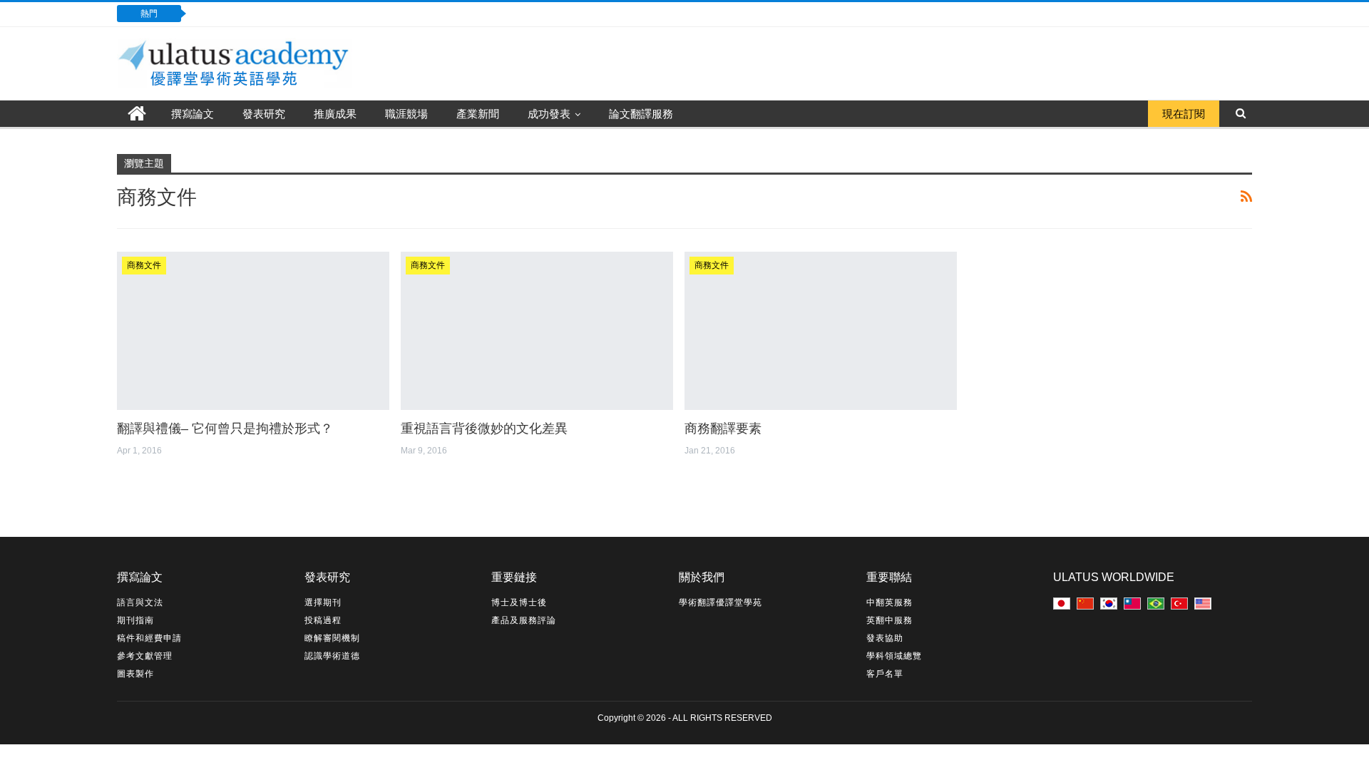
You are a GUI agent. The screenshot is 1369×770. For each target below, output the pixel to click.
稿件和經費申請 (149, 638)
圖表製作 (135, 674)
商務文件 (144, 265)
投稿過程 (323, 620)
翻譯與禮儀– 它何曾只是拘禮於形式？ (225, 428)
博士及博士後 (519, 602)
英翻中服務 (889, 620)
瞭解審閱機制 (332, 638)
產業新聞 (477, 114)
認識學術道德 (332, 656)
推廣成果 (335, 114)
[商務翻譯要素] (820, 331)
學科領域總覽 (894, 656)
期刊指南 (135, 620)
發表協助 (884, 638)
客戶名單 (884, 674)
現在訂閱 (1183, 114)
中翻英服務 (889, 602)
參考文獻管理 (145, 656)
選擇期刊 (323, 602)
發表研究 (263, 114)
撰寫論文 (192, 114)
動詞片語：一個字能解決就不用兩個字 (295, 13)
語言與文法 (140, 602)
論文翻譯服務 (641, 114)
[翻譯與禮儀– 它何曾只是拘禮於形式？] (253, 331)
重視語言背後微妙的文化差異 (484, 428)
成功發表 (549, 114)
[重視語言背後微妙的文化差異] (537, 331)
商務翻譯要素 (723, 428)
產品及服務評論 (523, 620)
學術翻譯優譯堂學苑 (720, 602)
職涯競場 (406, 114)
